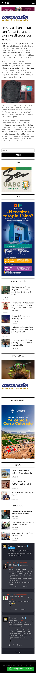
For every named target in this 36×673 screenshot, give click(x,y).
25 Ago (11, 567)
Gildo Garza (13, 565)
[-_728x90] (18, 11)
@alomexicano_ (25, 597)
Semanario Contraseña (16, 618)
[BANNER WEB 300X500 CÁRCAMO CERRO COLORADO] (18, 459)
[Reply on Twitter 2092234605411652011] (10, 609)
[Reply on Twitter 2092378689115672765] (10, 586)
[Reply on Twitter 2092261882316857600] (10, 645)
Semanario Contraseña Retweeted (18, 562)
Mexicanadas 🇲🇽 (14, 597)
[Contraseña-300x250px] (17, 191)
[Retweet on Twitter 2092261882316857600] (14, 645)
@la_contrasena (13, 620)
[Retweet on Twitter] (8, 562)
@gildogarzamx (24, 565)
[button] (20, 669)
